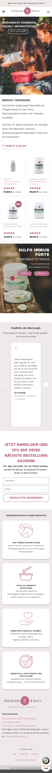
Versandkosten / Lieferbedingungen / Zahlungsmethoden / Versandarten (19, 722)
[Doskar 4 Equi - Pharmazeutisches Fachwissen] (26, 12)
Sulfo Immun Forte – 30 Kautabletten (12, 182)
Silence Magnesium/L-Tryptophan (38, 182)
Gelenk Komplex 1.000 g (13, 227)
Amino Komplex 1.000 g (38, 227)
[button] (3, 12)
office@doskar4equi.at (15, 736)
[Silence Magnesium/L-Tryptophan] (39, 165)
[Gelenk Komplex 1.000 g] (13, 210)
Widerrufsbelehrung (25, 726)
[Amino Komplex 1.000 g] (39, 210)
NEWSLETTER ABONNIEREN (26, 498)
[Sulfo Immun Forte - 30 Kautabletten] (13, 165)
